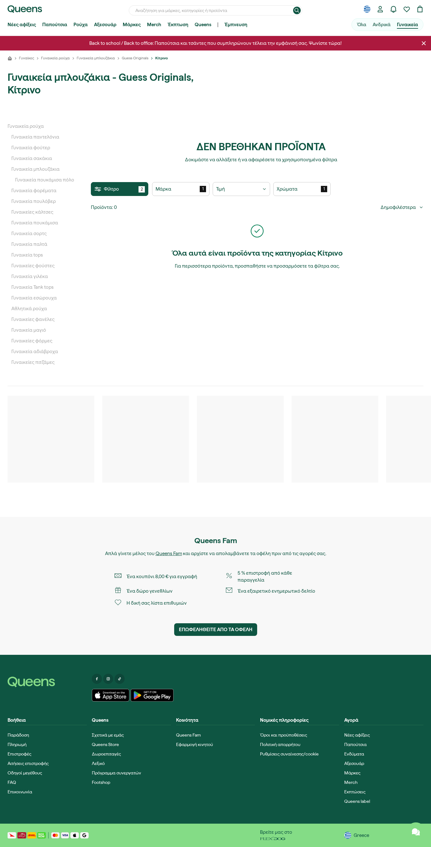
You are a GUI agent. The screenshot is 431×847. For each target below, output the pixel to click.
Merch (154, 24)
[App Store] (111, 695)
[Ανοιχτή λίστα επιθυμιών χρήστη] (406, 9)
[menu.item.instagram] (108, 679)
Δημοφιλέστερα (398, 207)
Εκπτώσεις (354, 791)
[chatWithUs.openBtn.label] (415, 831)
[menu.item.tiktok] (120, 679)
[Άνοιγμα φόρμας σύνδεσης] (380, 9)
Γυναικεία (407, 24)
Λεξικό (98, 763)
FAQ (12, 782)
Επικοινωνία (20, 791)
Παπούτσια (54, 24)
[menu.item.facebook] (97, 679)
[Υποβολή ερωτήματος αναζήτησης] (297, 10)
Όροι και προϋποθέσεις (283, 734)
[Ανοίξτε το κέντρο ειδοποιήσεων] (393, 9)
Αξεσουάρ (105, 24)
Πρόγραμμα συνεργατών (116, 772)
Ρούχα (81, 24)
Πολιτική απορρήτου (280, 744)
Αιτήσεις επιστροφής (28, 763)
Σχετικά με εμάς (108, 734)
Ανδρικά (382, 24)
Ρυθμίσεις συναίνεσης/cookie (289, 753)
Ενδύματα (354, 753)
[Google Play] (152, 695)
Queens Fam (169, 553)
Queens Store (105, 744)
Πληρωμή (17, 744)
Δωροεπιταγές (106, 753)
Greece (361, 835)
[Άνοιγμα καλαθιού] (419, 9)
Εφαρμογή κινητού (194, 744)
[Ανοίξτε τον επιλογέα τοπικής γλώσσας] (366, 9)
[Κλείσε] (423, 43)
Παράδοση (18, 734)
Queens (203, 24)
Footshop (101, 782)
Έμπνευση (235, 24)
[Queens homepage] (25, 9)
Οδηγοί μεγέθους (25, 772)
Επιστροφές (19, 753)
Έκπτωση (178, 24)
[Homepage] (47, 682)
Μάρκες (132, 24)
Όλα (361, 24)
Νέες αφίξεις (22, 24)
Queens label (357, 801)
